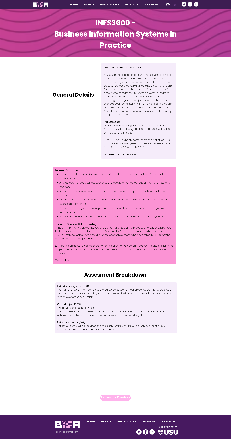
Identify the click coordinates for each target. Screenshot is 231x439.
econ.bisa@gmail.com (67, 431)
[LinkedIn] (196, 4)
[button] (109, 4)
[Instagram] (184, 4)
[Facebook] (190, 4)
